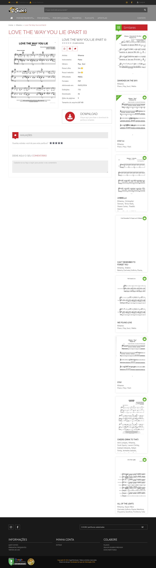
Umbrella (122, 198)
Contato (141, 18)
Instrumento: (67, 60)
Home (11, 25)
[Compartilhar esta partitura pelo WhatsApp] (64, 48)
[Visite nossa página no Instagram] (126, 2)
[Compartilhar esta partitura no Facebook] (69, 48)
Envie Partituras (110, 550)
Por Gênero (43, 18)
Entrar (13, 2)
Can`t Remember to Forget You (126, 263)
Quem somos (13, 545)
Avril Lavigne (122, 442)
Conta (141, 2)
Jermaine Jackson (129, 450)
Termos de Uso (14, 550)
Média (80, 77)
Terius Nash (129, 204)
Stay (119, 382)
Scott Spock (122, 445)
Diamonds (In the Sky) (127, 81)
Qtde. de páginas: (68, 98)
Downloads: (66, 94)
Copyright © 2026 (63, 560)
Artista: (64, 55)
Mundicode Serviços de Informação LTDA (82, 562)
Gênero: (65, 64)
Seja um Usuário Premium (113, 547)
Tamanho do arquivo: (70, 102)
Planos (106, 545)
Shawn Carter (122, 206)
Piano (80, 60)
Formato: (65, 81)
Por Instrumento (24, 18)
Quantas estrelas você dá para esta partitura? (30, 143)
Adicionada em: (67, 85)
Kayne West (129, 507)
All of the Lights (125, 504)
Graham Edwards (123, 448)
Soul (83, 64)
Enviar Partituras (37, 2)
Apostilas (102, 18)
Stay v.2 (120, 141)
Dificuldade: (66, 77)
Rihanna (19, 25)
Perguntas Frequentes (17, 547)
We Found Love (124, 323)
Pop (79, 64)
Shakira (127, 268)
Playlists (89, 18)
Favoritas (76, 18)
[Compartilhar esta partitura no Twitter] (75, 48)
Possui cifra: (66, 68)
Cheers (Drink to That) (128, 440)
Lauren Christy (133, 445)
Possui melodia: (68, 72)
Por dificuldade (60, 18)
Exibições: (65, 89)
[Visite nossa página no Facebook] (131, 2)
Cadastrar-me (24, 2)
